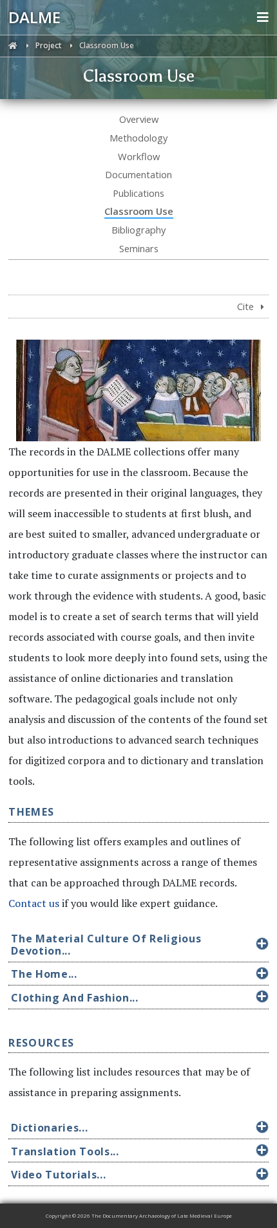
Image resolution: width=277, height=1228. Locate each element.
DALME (34, 17)
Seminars (138, 248)
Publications (138, 193)
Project (49, 45)
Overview (138, 119)
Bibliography (138, 229)
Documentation (138, 174)
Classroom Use (138, 211)
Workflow (139, 156)
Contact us (33, 903)
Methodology (138, 137)
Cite (246, 306)
